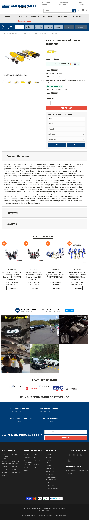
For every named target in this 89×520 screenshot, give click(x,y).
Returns (48, 463)
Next (41, 81)
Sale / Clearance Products (6, 456)
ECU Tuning (49, 474)
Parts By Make (50, 468)
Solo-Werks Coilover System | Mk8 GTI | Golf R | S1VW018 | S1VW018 (55, 274)
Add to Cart (13, 288)
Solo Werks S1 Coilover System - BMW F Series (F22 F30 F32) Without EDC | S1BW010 (77, 275)
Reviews (48, 460)
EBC (35, 457)
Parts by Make (31, 16)
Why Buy (48, 457)
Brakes (14, 454)
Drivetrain (15, 461)
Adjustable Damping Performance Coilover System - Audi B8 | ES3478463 (33, 275)
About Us (62, 16)
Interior (15, 467)
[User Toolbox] (79, 10)
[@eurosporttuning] (17, 310)
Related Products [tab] (43, 236)
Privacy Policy (51, 480)
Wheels (4, 475)
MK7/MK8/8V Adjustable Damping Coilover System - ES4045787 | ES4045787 (11, 275)
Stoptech (37, 460)
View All (26, 470)
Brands (18, 16)
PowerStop (28, 457)
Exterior (5, 467)
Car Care (5, 461)
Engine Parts (6, 464)
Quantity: (50, 99)
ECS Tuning (28, 465)
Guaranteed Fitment (46, 4)
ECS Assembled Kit (28, 461)
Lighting (5, 470)
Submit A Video (51, 477)
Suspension (16, 472)
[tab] (44, 156)
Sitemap (48, 483)
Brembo (36, 454)
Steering (5, 472)
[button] (83, 10)
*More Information (16, 411)
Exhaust (15, 464)
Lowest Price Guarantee (63, 4)
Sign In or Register (52, 488)
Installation (48, 16)
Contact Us (76, 16)
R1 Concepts (28, 454)
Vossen (36, 465)
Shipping (48, 466)
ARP (35, 468)
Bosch (26, 468)
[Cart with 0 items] (87, 10)
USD (73, 480)
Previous (4, 81)
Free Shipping (81, 4)
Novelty (14, 470)
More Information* (46, 411)
